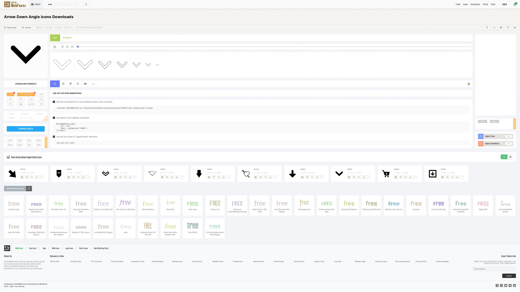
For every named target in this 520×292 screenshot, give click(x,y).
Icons (465, 4)
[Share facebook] (488, 27)
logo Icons (69, 248)
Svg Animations (157, 261)
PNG (41, 94)
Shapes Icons (319, 261)
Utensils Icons (299, 261)
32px (20, 140)
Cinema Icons (279, 261)
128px (38, 140)
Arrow (482, 121)
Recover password (402, 261)
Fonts (458, 4)
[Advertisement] (495, 75)
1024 (29, 145)
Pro (85, 84)
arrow (22, 169)
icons (50, 4)
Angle (494, 121)
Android (31, 104)
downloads (25, 129)
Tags (44, 248)
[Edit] (27, 177)
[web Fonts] (29, 188)
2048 (38, 145)
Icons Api (337, 261)
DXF (10, 104)
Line (20, 104)
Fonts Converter (117, 261)
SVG (10, 94)
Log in (504, 4)
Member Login (360, 261)
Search (86, 4)
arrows (28, 27)
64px (29, 140)
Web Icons (55, 248)
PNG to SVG (54, 261)
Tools (493, 4)
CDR (31, 99)
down (69, 169)
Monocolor (11, 27)
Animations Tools (137, 261)
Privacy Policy (421, 261)
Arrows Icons (197, 261)
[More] (41, 177)
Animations (475, 4)
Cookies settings (442, 261)
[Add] (22, 177)
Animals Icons (177, 261)
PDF (10, 99)
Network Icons (258, 261)
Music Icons (83, 248)
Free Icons (32, 248)
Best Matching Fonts (101, 248)
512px (19, 145)
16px (10, 140)
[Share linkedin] (513, 27)
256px (10, 145)
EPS (20, 99)
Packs (485, 4)
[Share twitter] (500, 27)
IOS (41, 104)
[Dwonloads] (36, 177)
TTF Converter (96, 261)
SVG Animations (26, 94)
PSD (41, 99)
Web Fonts (19, 248)
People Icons (238, 261)
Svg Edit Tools (75, 261)
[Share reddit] (493, 27)
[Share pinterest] (507, 27)
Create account (381, 261)
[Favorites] (32, 177)
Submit (509, 276)
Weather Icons (218, 261)
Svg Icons (16, 4)
